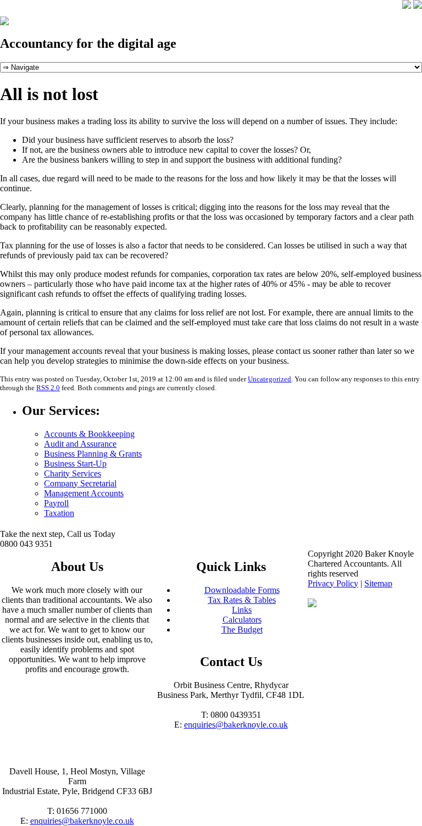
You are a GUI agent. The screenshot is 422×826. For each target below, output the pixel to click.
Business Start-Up (75, 463)
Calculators (242, 619)
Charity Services (72, 473)
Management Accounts (84, 493)
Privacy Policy (333, 583)
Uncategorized (269, 379)
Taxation (59, 513)
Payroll (56, 503)
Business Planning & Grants (93, 453)
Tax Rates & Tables (242, 600)
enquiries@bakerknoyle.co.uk (236, 724)
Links (242, 609)
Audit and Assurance (80, 443)
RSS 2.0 (48, 388)
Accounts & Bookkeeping (89, 434)
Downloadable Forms (242, 590)
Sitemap (378, 583)
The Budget (242, 629)
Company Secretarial (80, 483)
